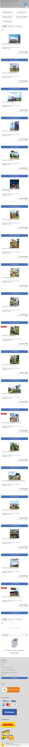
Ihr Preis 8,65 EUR (14, 653)
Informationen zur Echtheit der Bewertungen (13, 745)
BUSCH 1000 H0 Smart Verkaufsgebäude (11, 44)
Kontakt (2, 675)
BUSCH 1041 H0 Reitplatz (7, 160)
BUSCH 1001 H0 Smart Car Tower (9, 73)
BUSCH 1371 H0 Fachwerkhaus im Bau (10, 248)
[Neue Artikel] (26, 635)
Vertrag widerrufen (14, 677)
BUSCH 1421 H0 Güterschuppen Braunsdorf (11, 597)
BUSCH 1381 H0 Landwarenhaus (9, 306)
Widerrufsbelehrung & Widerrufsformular (9, 672)
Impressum (3, 662)
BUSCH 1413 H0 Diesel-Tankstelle (9, 538)
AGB (2, 665)
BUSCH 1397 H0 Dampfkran (8, 451)
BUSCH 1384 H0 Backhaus (8, 364)
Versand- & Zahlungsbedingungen (7, 670)
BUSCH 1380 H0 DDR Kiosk (8, 277)
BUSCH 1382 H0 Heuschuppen (8, 335)
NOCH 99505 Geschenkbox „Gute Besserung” (14, 650)
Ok (25, 4)
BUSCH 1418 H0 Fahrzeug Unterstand (10, 567)
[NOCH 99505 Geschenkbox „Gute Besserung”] (14, 643)
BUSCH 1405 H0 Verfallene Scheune (10, 509)
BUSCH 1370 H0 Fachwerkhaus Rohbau (11, 219)
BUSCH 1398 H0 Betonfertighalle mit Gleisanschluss (13, 480)
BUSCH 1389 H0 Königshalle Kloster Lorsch (11, 422)
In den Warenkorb (14, 59)
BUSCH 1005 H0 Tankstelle (8, 102)
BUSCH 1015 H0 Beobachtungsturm (10, 131)
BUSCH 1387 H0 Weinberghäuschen (10, 393)
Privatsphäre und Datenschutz (14, 4)
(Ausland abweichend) (16, 47)
